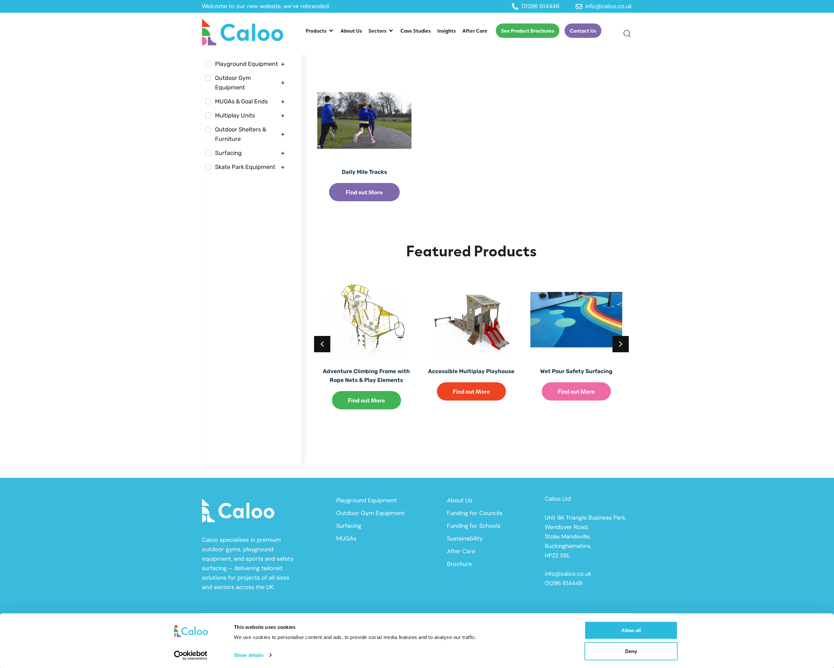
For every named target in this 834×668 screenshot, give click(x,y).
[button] (319, 31)
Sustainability (465, 538)
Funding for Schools (473, 526)
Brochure (459, 564)
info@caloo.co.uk (568, 574)
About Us (459, 500)
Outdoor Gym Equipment (370, 513)
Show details (249, 655)
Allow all (631, 630)
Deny (631, 651)
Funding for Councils (474, 513)
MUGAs (346, 538)
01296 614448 (563, 583)
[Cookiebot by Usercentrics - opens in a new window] (190, 655)
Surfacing (348, 526)
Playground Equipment (366, 500)
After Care (461, 551)
